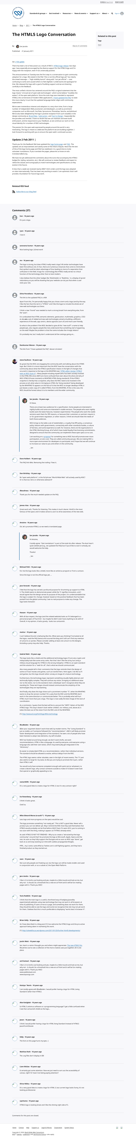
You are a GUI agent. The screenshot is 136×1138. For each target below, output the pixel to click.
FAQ (68, 144)
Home (14, 25)
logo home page (56, 144)
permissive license (40, 1134)
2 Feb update (19, 62)
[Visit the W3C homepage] (18, 13)
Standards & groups (37, 13)
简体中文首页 (119, 2)
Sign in (117, 13)
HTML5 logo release (61, 66)
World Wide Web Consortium (34, 1132)
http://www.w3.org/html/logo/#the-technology (40, 714)
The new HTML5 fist (74, 945)
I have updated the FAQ (62, 98)
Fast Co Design (57, 116)
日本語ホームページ (106, 2)
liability (19, 1134)
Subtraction (43, 116)
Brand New (33, 116)
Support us (94, 13)
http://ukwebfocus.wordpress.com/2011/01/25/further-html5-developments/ (51, 930)
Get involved (54, 13)
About (104, 13)
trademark (26, 1134)
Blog (21, 25)
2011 (28, 25)
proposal (47, 436)
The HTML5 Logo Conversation (44, 25)
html (99, 45)
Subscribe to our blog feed (26, 191)
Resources (67, 13)
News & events (80, 13)
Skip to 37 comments (80, 46)
